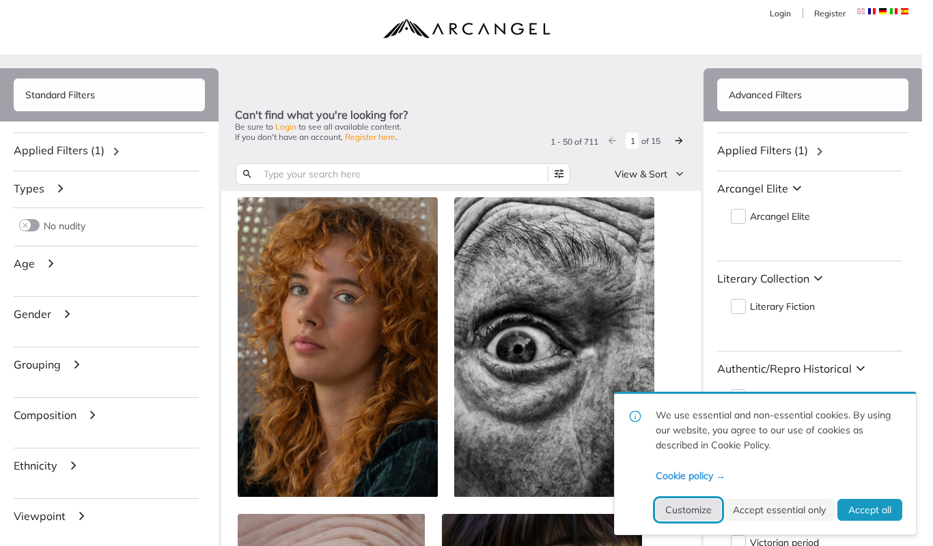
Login (780, 13)
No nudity (64, 225)
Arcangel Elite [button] (780, 216)
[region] (109, 151)
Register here (370, 137)
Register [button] (830, 13)
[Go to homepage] (466, 29)
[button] (872, 11)
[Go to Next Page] (679, 140)
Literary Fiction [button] (782, 307)
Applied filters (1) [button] (59, 150)
